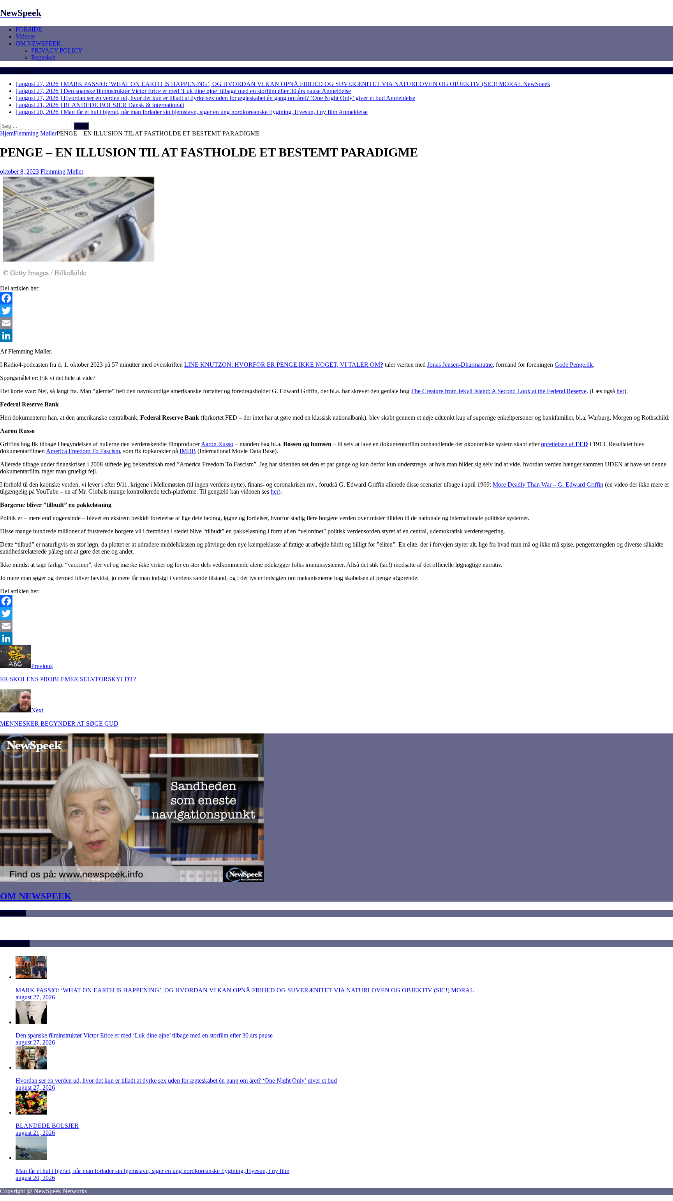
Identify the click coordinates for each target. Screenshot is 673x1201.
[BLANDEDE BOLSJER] (31, 1112)
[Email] (336, 323)
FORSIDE (29, 29)
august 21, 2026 (35, 1132)
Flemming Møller (62, 171)
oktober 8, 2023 (19, 171)
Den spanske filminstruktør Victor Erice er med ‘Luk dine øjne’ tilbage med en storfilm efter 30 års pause (144, 1035)
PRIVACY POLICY (57, 50)
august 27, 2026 (35, 997)
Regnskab (43, 57)
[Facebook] (336, 298)
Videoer (25, 36)
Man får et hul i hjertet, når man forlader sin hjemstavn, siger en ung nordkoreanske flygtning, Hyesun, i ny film (152, 1171)
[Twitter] (336, 310)
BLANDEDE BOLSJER (47, 1125)
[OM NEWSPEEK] (132, 879)
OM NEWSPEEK (38, 43)
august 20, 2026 (35, 1178)
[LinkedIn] (336, 335)
